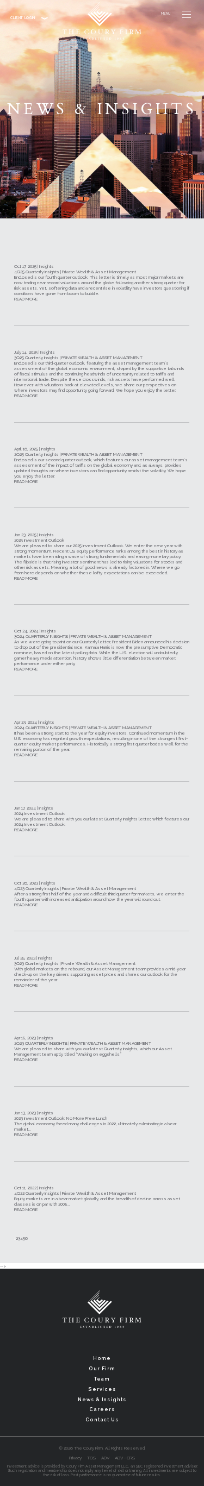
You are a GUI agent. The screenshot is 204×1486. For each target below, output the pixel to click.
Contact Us (102, 1419)
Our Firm (102, 1368)
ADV (105, 1457)
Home (102, 1358)
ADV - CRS (125, 1457)
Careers (101, 1409)
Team (102, 1379)
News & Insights (102, 1399)
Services (102, 1389)
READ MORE (26, 299)
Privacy (75, 1457)
